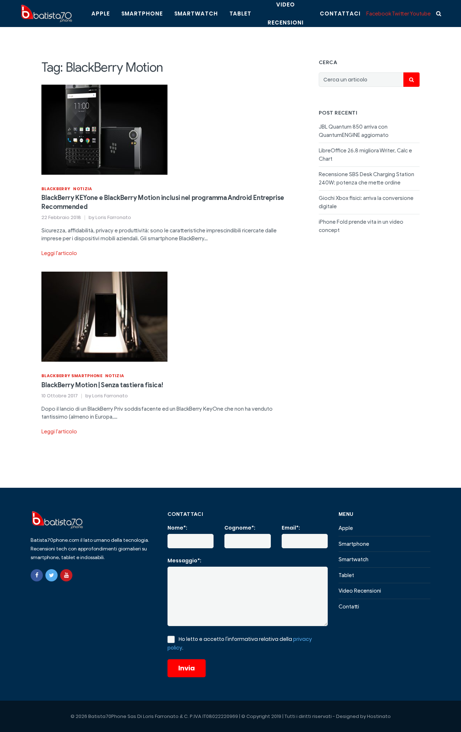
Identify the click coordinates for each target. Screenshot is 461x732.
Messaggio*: (184, 560)
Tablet (240, 13)
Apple (100, 13)
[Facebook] (37, 575)
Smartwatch (196, 13)
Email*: (291, 527)
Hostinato (379, 716)
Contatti (349, 606)
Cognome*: (239, 527)
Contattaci (340, 13)
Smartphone (142, 13)
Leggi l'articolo (59, 253)
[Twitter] (51, 575)
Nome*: (177, 527)
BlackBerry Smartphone (71, 376)
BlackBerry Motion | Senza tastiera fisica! (102, 385)
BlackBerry (55, 189)
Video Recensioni (360, 591)
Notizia (82, 189)
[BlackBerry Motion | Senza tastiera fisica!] (104, 316)
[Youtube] (66, 575)
